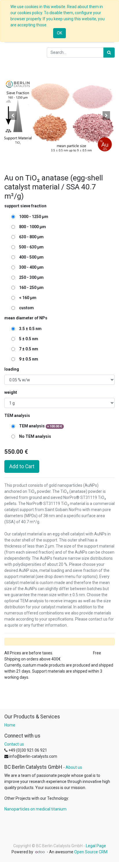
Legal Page (96, 845)
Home (9, 725)
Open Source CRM (90, 852)
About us (74, 767)
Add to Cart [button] (21, 466)
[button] (12, 115)
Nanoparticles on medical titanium (35, 809)
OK (59, 33)
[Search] (109, 52)
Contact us (14, 744)
